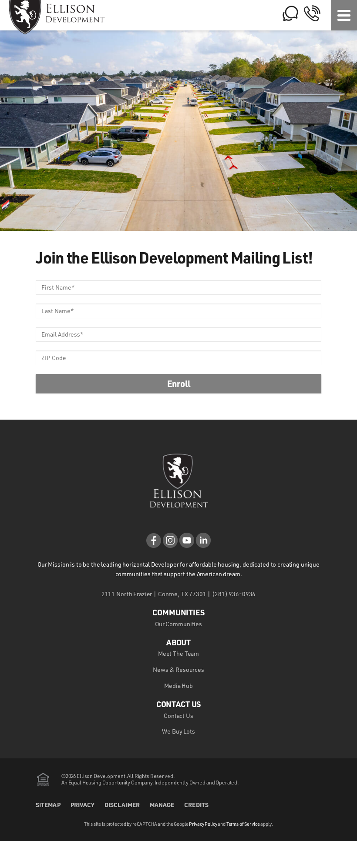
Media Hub (178, 685)
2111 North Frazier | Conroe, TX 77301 (153, 593)
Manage (162, 804)
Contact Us (178, 715)
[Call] (312, 19)
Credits (196, 804)
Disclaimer (122, 804)
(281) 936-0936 (234, 593)
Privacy (83, 804)
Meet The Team (178, 653)
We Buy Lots (178, 731)
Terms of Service (243, 824)
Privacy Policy (203, 824)
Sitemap (48, 804)
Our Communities (178, 623)
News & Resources (178, 669)
